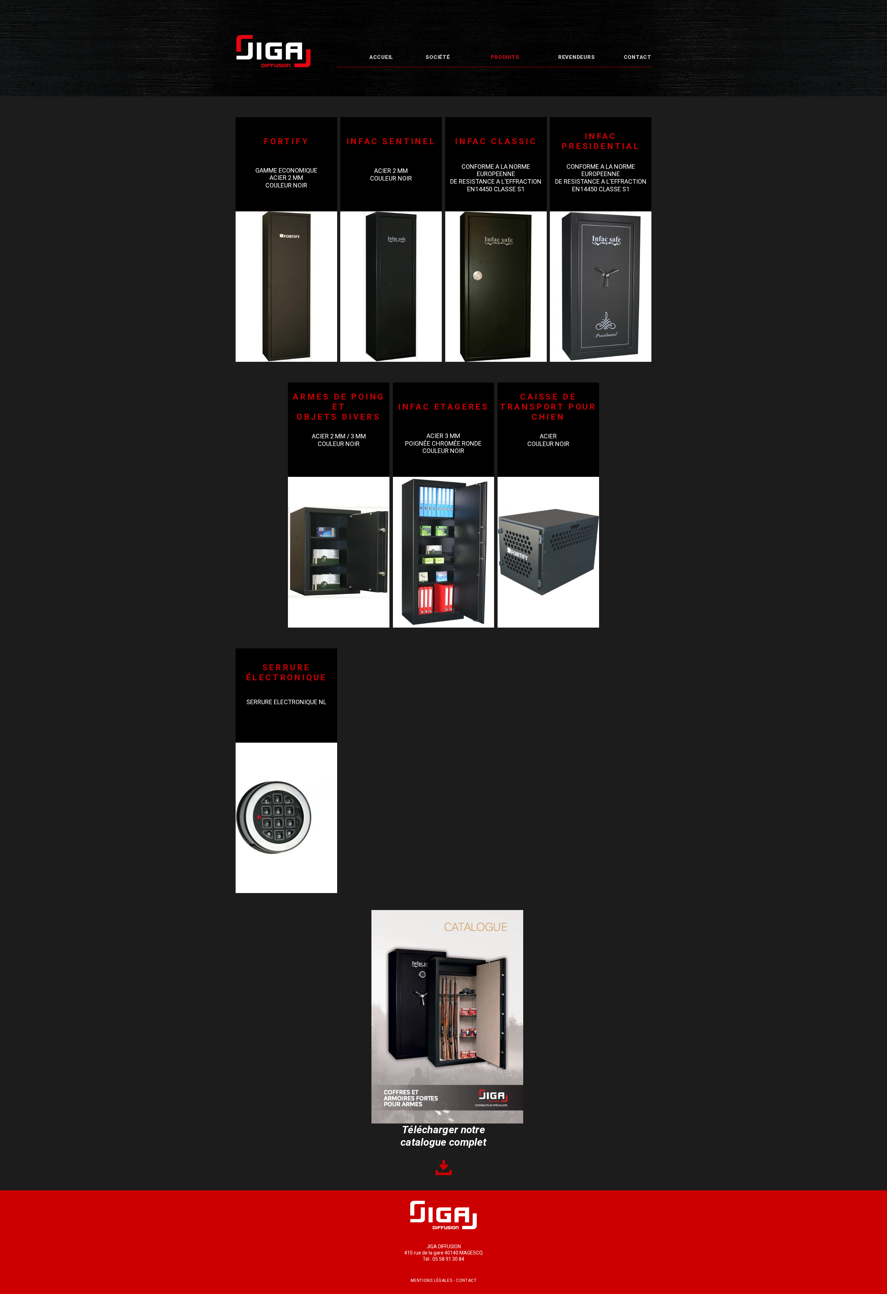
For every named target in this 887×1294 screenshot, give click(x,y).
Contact (637, 57)
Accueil (381, 57)
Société (437, 57)
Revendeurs (576, 57)
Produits (505, 57)
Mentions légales (432, 1280)
